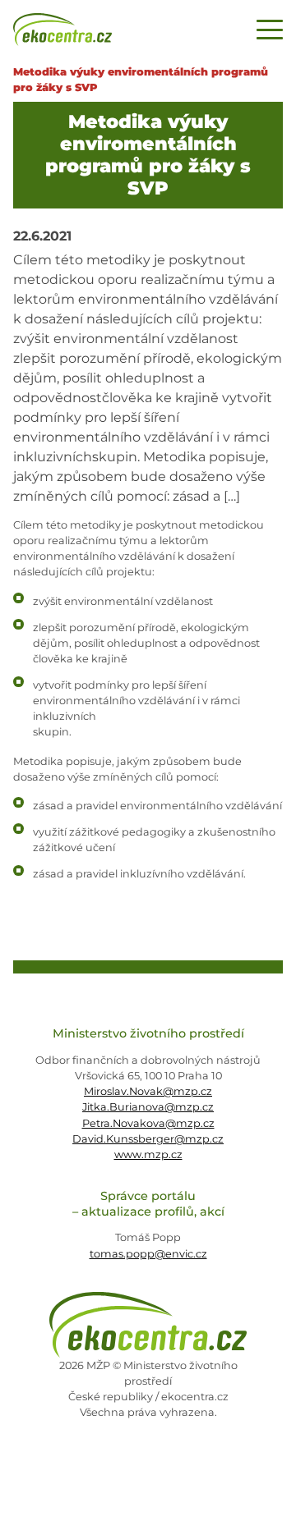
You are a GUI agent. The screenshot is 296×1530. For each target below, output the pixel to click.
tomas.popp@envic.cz (148, 1254)
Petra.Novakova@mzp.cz (148, 1123)
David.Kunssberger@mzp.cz (148, 1139)
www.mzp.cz (148, 1154)
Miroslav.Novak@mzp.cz (148, 1091)
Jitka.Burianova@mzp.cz (148, 1107)
